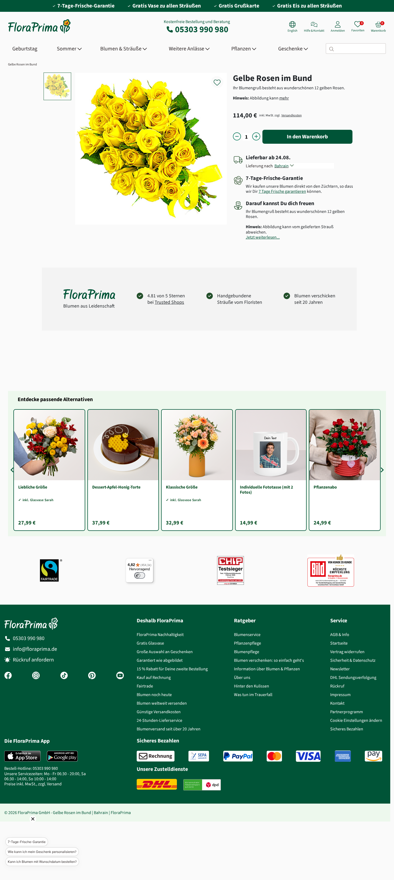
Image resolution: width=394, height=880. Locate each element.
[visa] (308, 756)
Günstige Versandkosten (159, 712)
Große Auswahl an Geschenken (165, 652)
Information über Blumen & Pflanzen (267, 669)
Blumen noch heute (154, 694)
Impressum (340, 694)
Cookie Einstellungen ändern (356, 720)
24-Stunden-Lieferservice (159, 720)
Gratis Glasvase (150, 643)
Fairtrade (145, 686)
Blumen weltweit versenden (162, 703)
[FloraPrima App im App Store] (22, 756)
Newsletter (340, 669)
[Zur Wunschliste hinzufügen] (220, 79)
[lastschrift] (198, 756)
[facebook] (8, 676)
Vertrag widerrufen (347, 652)
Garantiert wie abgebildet (160, 660)
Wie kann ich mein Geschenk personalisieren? (42, 852)
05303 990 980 (201, 29)
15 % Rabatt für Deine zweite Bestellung (172, 669)
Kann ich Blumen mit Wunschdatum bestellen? (42, 862)
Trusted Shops (169, 302)
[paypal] (238, 756)
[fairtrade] (51, 570)
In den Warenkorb (307, 136)
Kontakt (337, 703)
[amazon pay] (373, 756)
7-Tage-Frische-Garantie (27, 842)
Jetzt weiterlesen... (263, 237)
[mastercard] (274, 756)
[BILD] (330, 570)
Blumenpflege (246, 652)
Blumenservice (247, 634)
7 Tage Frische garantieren (282, 191)
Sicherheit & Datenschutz (353, 660)
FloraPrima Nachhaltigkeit (160, 634)
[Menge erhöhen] (256, 137)
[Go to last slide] (13, 470)
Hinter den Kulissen (251, 686)
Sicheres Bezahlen (346, 729)
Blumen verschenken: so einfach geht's (269, 660)
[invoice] (155, 756)
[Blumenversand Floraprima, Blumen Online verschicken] (39, 33)
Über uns (242, 677)
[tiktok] (64, 676)
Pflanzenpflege (247, 643)
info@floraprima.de (35, 649)
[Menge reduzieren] (237, 137)
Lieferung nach (260, 166)
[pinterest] (92, 676)
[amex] (343, 756)
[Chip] (230, 570)
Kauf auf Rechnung (154, 677)
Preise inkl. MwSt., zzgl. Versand (33, 784)
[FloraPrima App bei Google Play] (62, 756)
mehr (284, 98)
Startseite (339, 643)
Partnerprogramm (346, 712)
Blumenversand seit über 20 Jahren (168, 729)
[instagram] (36, 676)
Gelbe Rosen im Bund (22, 64)
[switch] (139, 575)
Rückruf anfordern (33, 659)
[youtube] (120, 676)
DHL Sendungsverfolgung (353, 677)
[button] (25, 826)
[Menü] (150, 561)
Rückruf (337, 686)
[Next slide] (381, 470)
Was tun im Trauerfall (253, 694)
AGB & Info (339, 634)
